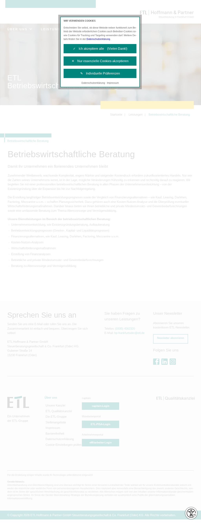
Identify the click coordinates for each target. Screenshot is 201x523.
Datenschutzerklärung (98, 39)
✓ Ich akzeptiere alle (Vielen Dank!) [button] (100, 48)
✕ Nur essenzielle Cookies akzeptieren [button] (100, 61)
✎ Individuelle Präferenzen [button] (100, 73)
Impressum (113, 83)
